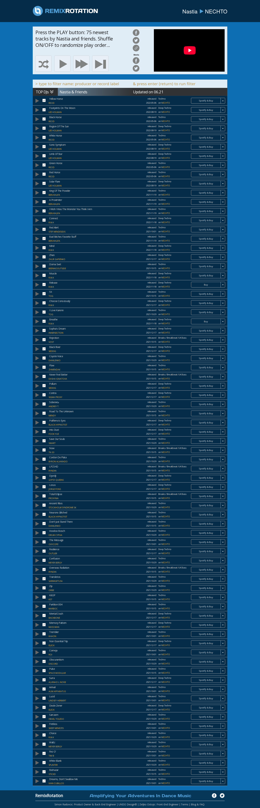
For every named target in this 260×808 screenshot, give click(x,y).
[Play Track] (37, 101)
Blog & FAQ (197, 804)
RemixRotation (49, 795)
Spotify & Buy (206, 100)
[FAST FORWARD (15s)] (81, 64)
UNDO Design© (128, 804)
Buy (206, 284)
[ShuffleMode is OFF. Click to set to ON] (43, 64)
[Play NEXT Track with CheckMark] (100, 64)
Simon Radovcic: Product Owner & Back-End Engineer (85, 804)
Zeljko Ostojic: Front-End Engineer (158, 804)
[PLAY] (62, 64)
